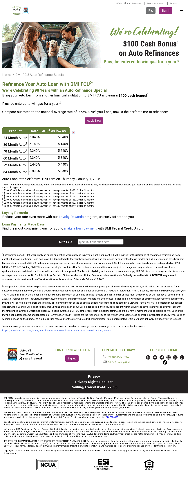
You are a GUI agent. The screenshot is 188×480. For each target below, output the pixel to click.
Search (173, 3)
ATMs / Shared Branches (129, 3)
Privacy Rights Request (94, 382)
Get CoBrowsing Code (119, 362)
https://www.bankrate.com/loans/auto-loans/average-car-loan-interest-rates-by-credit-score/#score (56, 330)
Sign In (165, 10)
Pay (150, 10)
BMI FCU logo (20, 10)
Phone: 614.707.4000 (118, 356)
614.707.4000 (112, 417)
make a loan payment (80, 228)
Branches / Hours (156, 3)
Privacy (94, 376)
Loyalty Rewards (71, 217)
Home (7, 75)
